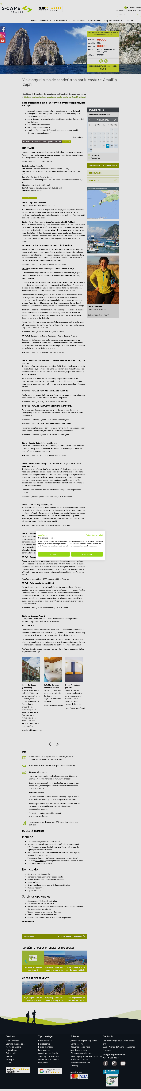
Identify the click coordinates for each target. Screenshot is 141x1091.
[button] (43, 535)
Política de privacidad (94, 535)
